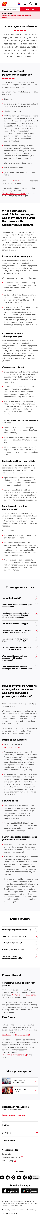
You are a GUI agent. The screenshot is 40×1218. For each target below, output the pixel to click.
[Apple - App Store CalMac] (10, 1190)
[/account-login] (25, 3)
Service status (11, 9)
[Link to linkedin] (8, 1177)
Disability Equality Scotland (13, 1055)
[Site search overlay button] (30, 3)
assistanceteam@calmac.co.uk (15, 1035)
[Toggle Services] (36, 1132)
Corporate (6, 1154)
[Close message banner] (37, 15)
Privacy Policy (31, 1210)
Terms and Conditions (18, 1210)
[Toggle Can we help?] (36, 1140)
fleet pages (22, 181)
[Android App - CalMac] (29, 1190)
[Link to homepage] (4, 4)
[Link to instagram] (13, 1177)
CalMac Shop (7, 1161)
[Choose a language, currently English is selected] (19, 3)
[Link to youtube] (19, 1177)
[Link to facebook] (2, 1177)
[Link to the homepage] (20, 1108)
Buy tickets (30, 9)
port (12, 181)
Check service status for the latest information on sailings (17, 16)
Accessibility (6, 1210)
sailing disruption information (15, 747)
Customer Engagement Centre (14, 193)
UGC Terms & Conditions (9, 1213)
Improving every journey (13, 1115)
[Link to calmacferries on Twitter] (25, 1177)
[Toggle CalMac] (36, 1125)
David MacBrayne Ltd (11, 1157)
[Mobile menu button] (36, 3)
